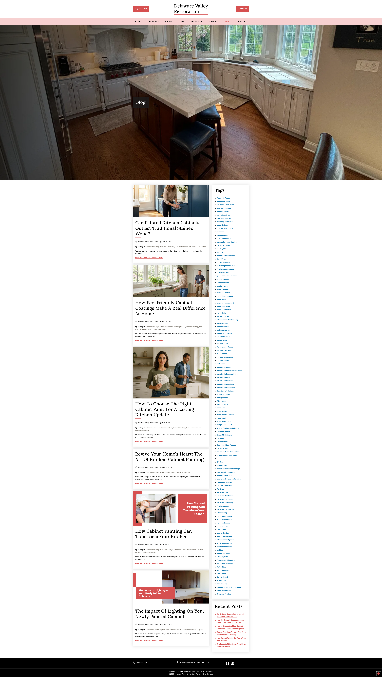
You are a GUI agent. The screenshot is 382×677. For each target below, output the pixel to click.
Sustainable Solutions (225, 391)
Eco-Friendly (222, 465)
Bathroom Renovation (225, 205)
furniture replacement (225, 269)
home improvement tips (226, 303)
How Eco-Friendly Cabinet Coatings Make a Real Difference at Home (170, 308)
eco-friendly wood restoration (229, 479)
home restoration (224, 310)
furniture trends (223, 272)
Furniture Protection (225, 499)
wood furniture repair (225, 415)
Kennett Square (223, 316)
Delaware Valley (223, 448)
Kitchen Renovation (199, 247)
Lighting (200, 630)
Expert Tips (221, 259)
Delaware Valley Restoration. (184, 674)
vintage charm (222, 398)
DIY (218, 459)
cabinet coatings (153, 327)
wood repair (221, 418)
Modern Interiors (223, 337)
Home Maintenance (224, 520)
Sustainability (222, 584)
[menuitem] (137, 21)
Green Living (146, 329)
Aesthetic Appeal (223, 198)
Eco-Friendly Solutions (225, 476)
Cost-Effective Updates (226, 228)
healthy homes (222, 286)
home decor (221, 300)
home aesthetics (223, 293)
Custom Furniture (224, 239)
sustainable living (223, 377)
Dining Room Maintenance (227, 455)
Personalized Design (225, 347)
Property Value (223, 557)
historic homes (223, 289)
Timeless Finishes (224, 594)
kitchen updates (223, 327)
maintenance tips (223, 330)
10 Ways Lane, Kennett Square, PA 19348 (194, 662)
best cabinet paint (153, 428)
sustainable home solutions (227, 374)
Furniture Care (222, 492)
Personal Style (222, 344)
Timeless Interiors (224, 394)
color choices (222, 225)
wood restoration (223, 421)
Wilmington (221, 401)
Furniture (220, 489)
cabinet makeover (224, 218)
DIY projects (222, 249)
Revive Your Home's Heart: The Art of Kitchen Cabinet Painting (169, 456)
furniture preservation (226, 266)
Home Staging (222, 526)
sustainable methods (225, 381)
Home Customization (225, 296)
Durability (220, 252)
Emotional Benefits (224, 482)
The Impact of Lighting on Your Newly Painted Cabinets (170, 613)
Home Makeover (223, 523)
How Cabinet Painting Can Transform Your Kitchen (163, 533)
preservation (222, 354)
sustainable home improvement (229, 371)
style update (222, 364)
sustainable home (166, 327)
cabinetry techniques (225, 222)
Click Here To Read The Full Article (149, 258)
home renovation (223, 306)
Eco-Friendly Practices (226, 256)
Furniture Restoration (225, 509)
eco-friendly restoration (226, 472)
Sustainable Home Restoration (229, 587)
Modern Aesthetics (224, 333)
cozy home (221, 232)
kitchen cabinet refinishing (227, 320)
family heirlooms (223, 262)
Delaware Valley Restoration (170, 550)
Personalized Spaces (225, 350)
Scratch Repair (222, 577)
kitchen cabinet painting (226, 540)
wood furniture (223, 411)
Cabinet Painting (153, 247)
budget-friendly (223, 212)
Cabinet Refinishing (224, 435)
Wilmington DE (179, 327)
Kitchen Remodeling (224, 543)
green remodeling (224, 279)
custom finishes (223, 235)
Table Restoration (224, 591)
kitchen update (166, 428)
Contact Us (242, 9)
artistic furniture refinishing (228, 428)
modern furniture (223, 553)
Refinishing (221, 567)
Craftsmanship (222, 442)
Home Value (221, 530)
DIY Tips (220, 462)
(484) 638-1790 (142, 9)
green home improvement (227, 276)
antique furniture (223, 201)
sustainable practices (225, 384)
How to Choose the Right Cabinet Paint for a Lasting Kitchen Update (164, 409)
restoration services (225, 357)
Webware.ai (209, 674)
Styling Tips (221, 580)
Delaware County (223, 245)
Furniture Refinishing (167, 247)
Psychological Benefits (226, 560)
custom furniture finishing (227, 242)
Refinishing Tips (223, 570)
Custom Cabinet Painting (226, 445)
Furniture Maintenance (226, 496)
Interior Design (175, 630)
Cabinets (150, 630)
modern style (222, 340)
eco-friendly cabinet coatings (228, 469)
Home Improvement (183, 247)
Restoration (221, 574)
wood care (221, 408)
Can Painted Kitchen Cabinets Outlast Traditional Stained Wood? (167, 228)
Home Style (221, 313)
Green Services (223, 283)
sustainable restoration (226, 388)
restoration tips (223, 360)
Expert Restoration (224, 486)
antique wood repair (224, 425)
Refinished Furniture (225, 564)
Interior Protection (224, 536)
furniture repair (223, 506)
